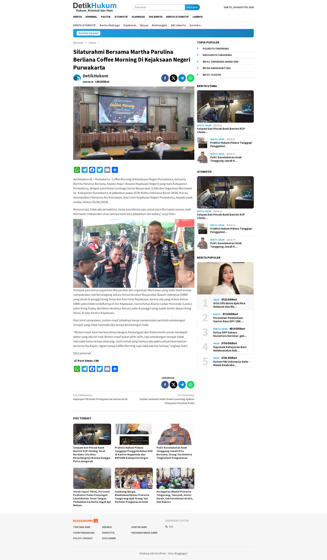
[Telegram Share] (182, 78)
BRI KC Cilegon (212, 74)
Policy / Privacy (82, 538)
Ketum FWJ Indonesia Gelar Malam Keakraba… (230, 363)
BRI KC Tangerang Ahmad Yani (220, 61)
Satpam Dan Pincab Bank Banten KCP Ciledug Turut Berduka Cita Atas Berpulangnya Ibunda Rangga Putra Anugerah (91, 454)
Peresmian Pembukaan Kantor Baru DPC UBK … (228, 319)
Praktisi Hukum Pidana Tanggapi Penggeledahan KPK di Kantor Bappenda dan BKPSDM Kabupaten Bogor (134, 453)
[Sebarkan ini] (165, 78)
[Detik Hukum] (94, 7)
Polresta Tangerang (216, 48)
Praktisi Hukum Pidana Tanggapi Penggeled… (231, 144)
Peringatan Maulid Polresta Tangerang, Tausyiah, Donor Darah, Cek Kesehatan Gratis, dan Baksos (174, 497)
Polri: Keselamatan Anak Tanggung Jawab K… (226, 159)
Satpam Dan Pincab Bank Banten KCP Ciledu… (221, 130)
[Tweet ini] (173, 78)
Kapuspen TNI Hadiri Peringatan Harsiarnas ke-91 (100, 397)
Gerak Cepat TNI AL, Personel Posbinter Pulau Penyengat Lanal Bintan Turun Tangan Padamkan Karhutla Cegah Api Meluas (92, 498)
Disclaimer (109, 538)
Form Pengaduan (83, 532)
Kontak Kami (139, 527)
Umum (208, 125)
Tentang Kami (81, 527)
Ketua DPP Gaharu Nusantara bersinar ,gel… (230, 334)
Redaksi (107, 527)
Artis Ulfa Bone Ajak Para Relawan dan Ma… (229, 305)
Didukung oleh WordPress (152, 553)
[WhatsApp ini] (190, 78)
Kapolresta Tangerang (217, 55)
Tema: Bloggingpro (178, 553)
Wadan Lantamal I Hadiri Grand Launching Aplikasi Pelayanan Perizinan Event (167, 399)
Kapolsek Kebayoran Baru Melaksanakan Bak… (230, 348)
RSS (171, 526)
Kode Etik (108, 532)
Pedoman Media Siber (144, 532)
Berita (200, 125)
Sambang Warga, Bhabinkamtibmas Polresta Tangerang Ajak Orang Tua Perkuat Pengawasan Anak (132, 497)
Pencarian (192, 7)
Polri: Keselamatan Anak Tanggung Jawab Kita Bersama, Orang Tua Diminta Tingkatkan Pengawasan (174, 453)
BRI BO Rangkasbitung (217, 68)
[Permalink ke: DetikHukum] (77, 78)
